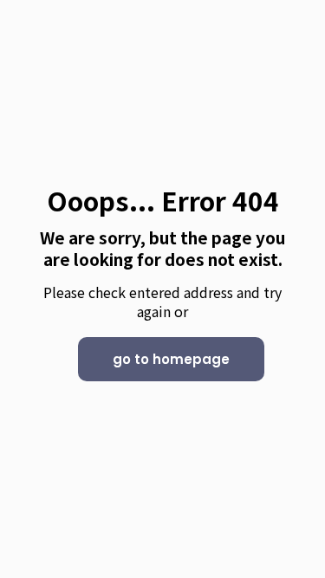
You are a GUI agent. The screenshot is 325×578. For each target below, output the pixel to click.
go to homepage (171, 359)
